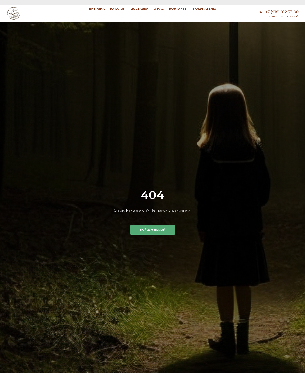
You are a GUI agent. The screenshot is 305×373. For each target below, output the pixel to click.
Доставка (139, 8)
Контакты (178, 8)
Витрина (97, 8)
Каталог (117, 8)
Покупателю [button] (204, 8)
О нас (159, 8)
